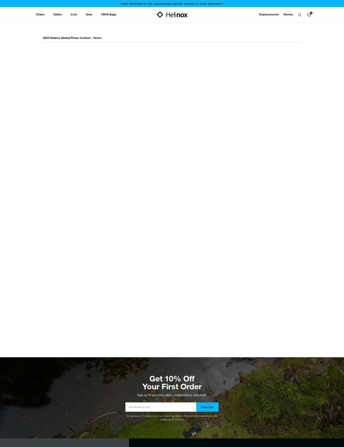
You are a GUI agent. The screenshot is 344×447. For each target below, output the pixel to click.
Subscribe (207, 407)
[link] (109, 15)
